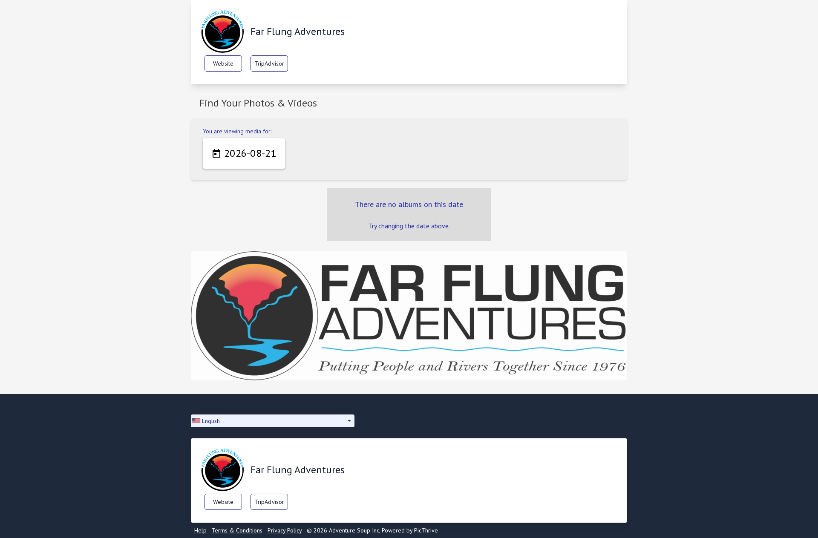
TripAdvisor (269, 63)
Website (223, 63)
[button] (272, 420)
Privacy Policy (285, 530)
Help (200, 530)
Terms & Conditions (237, 530)
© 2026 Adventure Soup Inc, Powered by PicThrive (372, 530)
